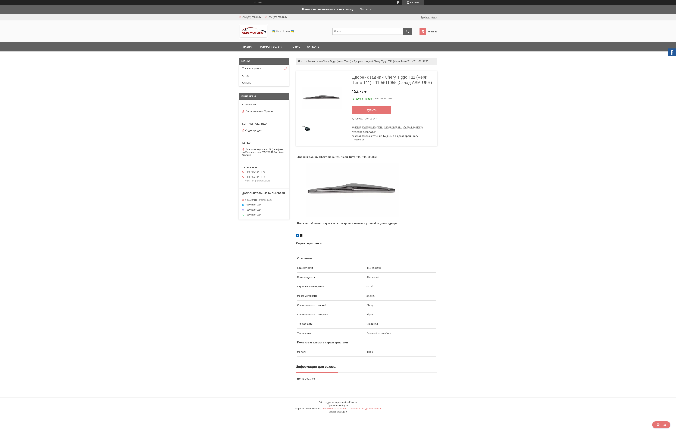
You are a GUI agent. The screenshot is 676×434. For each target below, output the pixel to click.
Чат (664, 424)
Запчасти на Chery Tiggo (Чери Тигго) (329, 61)
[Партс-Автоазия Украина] (253, 37)
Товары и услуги (271, 46)
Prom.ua (353, 402)
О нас (296, 46)
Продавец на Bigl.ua (338, 405)
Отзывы (246, 82)
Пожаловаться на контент (334, 408)
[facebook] (297, 236)
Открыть (365, 9)
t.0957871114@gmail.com (258, 199)
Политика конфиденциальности (365, 408)
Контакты (313, 46)
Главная (247, 46)
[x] (301, 236)
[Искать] (407, 31)
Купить (372, 110)
